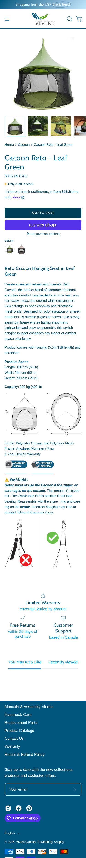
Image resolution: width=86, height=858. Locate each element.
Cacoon (24, 145)
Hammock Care (18, 714)
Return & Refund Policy (25, 754)
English (10, 833)
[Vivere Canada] (43, 19)
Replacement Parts (21, 722)
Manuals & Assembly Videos (29, 707)
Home (9, 145)
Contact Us (14, 738)
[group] (43, 4)
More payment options (43, 233)
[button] (69, 19)
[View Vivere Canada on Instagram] (8, 808)
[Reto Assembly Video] (16, 467)
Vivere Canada (26, 842)
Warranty (12, 746)
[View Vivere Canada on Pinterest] (29, 808)
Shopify (59, 842)
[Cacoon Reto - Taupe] (22, 249)
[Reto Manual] (42, 467)
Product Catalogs (19, 730)
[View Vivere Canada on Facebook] (18, 808)
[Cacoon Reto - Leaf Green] (15, 126)
